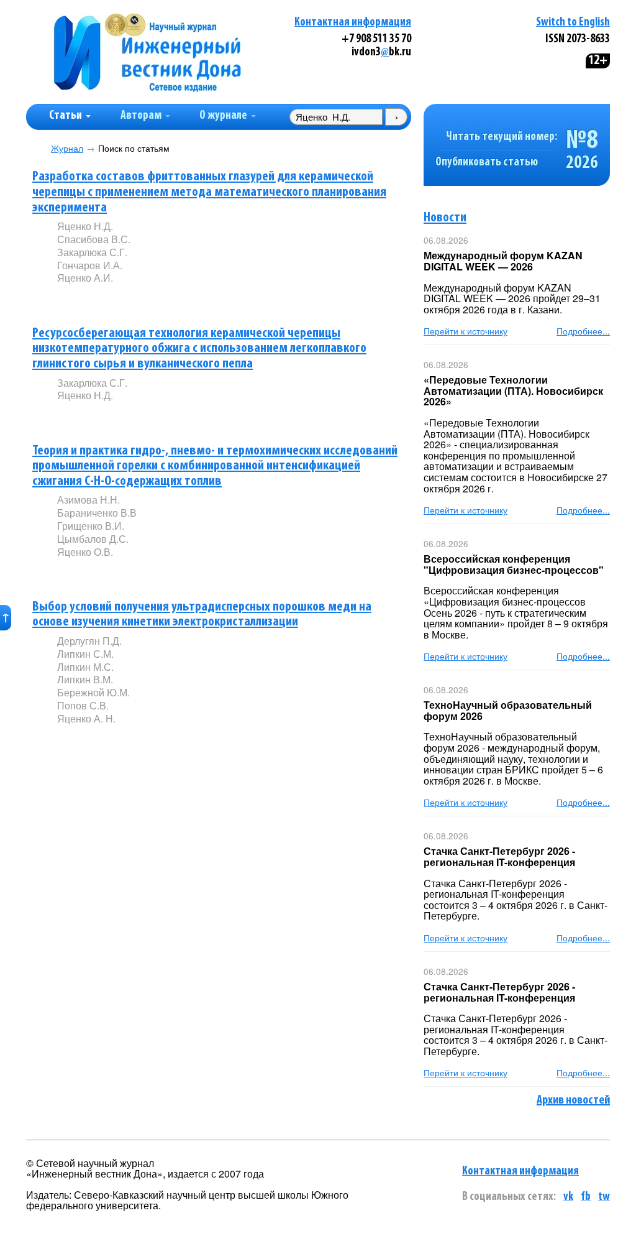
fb (586, 1197)
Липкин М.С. (85, 667)
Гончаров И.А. (89, 265)
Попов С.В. (83, 705)
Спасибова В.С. (93, 239)
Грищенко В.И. (90, 526)
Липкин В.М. (85, 679)
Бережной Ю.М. (93, 692)
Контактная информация (352, 23)
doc (204, 299)
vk (568, 1197)
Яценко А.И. (85, 277)
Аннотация (82, 299)
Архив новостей (573, 1100)
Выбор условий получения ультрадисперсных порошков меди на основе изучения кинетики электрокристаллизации (201, 615)
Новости (445, 218)
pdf (151, 299)
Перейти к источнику (465, 331)
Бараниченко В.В (97, 512)
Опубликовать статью (486, 162)
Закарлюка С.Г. (92, 252)
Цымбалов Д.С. (93, 539)
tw (604, 1197)
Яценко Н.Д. (85, 226)
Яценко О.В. (85, 552)
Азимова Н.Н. (88, 499)
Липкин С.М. (85, 654)
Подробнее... (583, 331)
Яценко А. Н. (86, 718)
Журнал (67, 148)
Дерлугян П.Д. (89, 641)
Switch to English (573, 23)
